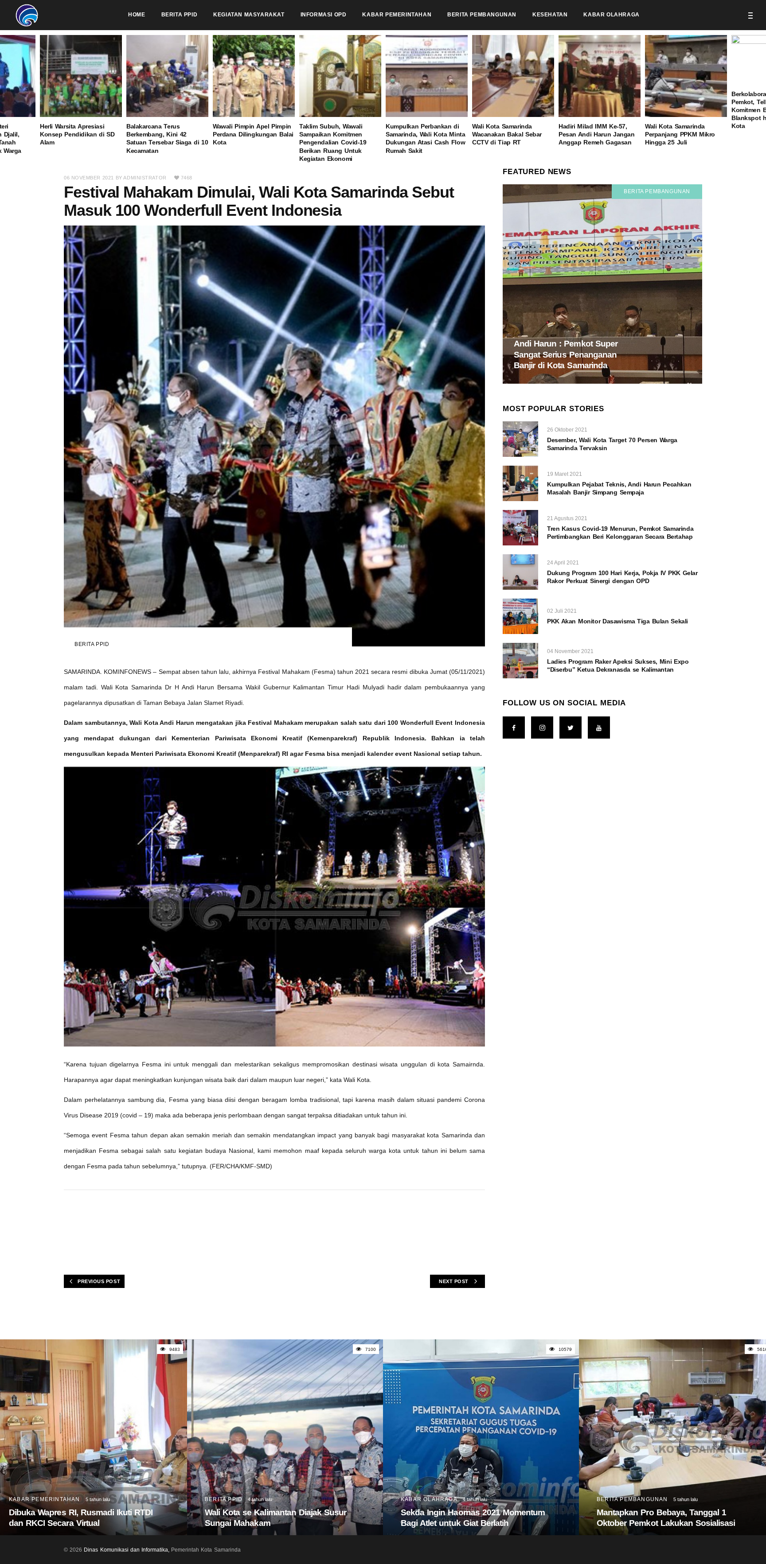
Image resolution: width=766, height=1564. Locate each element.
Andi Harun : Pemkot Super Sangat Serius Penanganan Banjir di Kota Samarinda (565, 354)
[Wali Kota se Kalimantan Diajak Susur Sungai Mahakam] (285, 1437)
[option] (426, 95)
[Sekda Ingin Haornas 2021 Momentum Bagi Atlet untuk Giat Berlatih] (481, 1437)
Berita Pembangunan (657, 191)
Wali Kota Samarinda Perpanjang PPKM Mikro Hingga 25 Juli (680, 134)
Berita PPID (91, 644)
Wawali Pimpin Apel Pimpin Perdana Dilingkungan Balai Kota (253, 134)
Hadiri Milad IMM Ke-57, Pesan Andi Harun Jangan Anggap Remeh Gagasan (597, 134)
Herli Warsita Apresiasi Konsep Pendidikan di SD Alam (77, 134)
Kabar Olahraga (429, 1499)
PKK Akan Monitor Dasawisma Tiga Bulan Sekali (617, 621)
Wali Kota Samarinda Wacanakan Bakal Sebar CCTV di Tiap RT (507, 134)
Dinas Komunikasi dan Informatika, (126, 1550)
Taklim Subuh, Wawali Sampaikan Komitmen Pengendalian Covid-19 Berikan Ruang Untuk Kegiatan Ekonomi (333, 142)
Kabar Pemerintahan (44, 1499)
